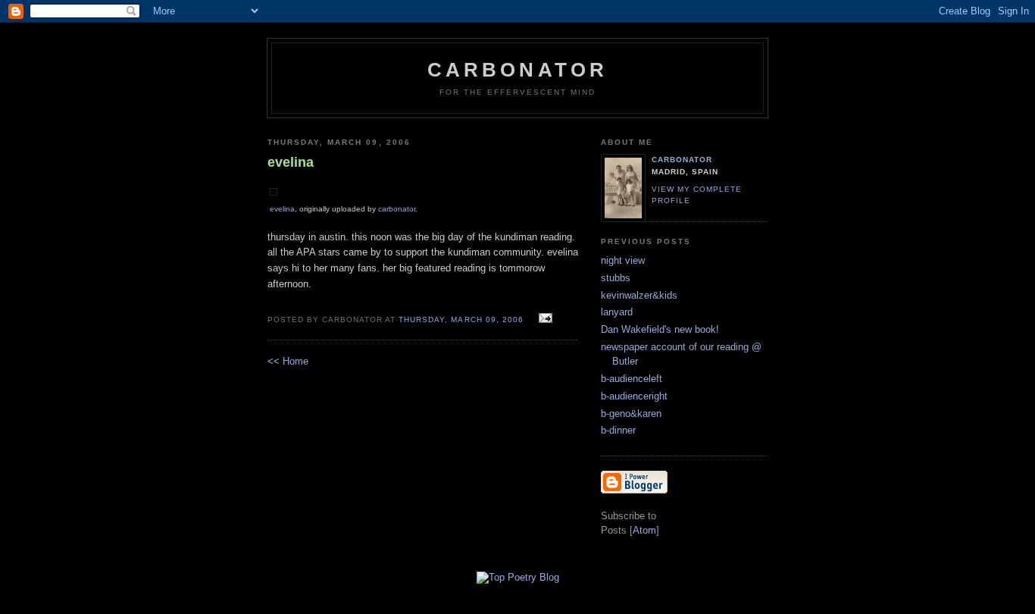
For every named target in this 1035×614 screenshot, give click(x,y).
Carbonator (517, 69)
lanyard (617, 312)
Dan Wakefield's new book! (660, 329)
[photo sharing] (273, 192)
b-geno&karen (631, 413)
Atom (644, 530)
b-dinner (618, 430)
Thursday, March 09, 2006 (462, 319)
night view (623, 260)
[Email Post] (543, 318)
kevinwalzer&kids (639, 295)
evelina (282, 209)
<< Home (287, 361)
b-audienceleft (631, 378)
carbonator (396, 209)
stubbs (615, 278)
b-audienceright (634, 396)
